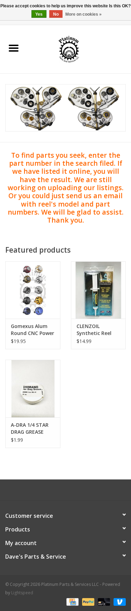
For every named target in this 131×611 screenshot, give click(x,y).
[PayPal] (87, 601)
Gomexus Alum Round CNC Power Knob (32, 330)
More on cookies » (83, 14)
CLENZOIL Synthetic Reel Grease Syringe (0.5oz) (95, 330)
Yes (39, 14)
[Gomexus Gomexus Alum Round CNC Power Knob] (32, 290)
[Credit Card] (71, 601)
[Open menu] (13, 48)
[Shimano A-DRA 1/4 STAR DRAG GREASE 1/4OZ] (32, 388)
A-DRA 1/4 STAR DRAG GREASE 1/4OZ (30, 428)
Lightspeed (22, 593)
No (56, 14)
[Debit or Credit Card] (103, 601)
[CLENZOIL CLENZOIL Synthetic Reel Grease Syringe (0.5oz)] (98, 290)
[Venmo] (118, 601)
